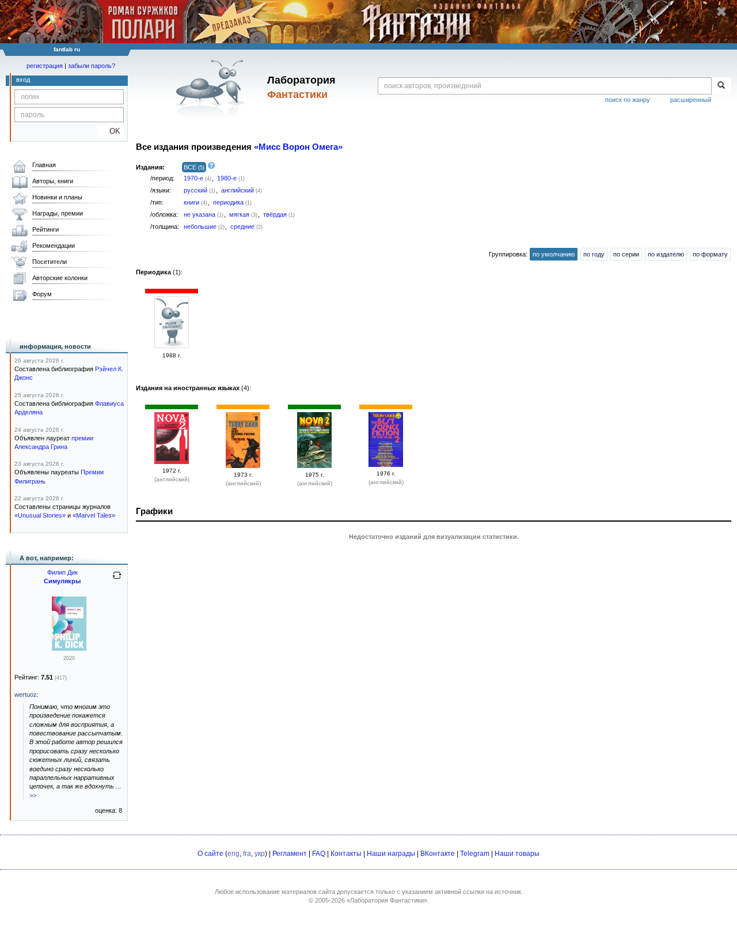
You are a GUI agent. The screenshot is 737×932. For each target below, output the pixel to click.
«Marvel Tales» (94, 515)
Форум (42, 293)
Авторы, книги (52, 181)
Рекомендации (53, 245)
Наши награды (391, 854)
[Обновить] (117, 579)
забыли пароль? (91, 65)
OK (110, 131)
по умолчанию (554, 254)
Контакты (346, 854)
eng (233, 854)
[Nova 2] (171, 461)
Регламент (289, 854)
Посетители (49, 261)
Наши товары (517, 854)
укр (259, 854)
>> (32, 795)
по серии (626, 254)
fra (247, 854)
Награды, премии (57, 213)
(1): (159, 272)
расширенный (690, 99)
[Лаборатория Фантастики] (212, 87)
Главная (44, 164)
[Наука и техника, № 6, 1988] (171, 345)
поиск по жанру (627, 99)
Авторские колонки (60, 277)
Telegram (474, 854)
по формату (710, 254)
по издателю (666, 254)
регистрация (44, 65)
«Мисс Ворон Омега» (298, 147)
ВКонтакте (437, 854)
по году (594, 254)
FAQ (318, 854)
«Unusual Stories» (40, 515)
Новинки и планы (57, 197)
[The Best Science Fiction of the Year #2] (243, 465)
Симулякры (62, 581)
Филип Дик (62, 572)
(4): (193, 387)
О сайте (210, 854)
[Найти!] (721, 86)
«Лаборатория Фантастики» (387, 900)
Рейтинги (45, 229)
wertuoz (25, 694)
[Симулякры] (69, 648)
